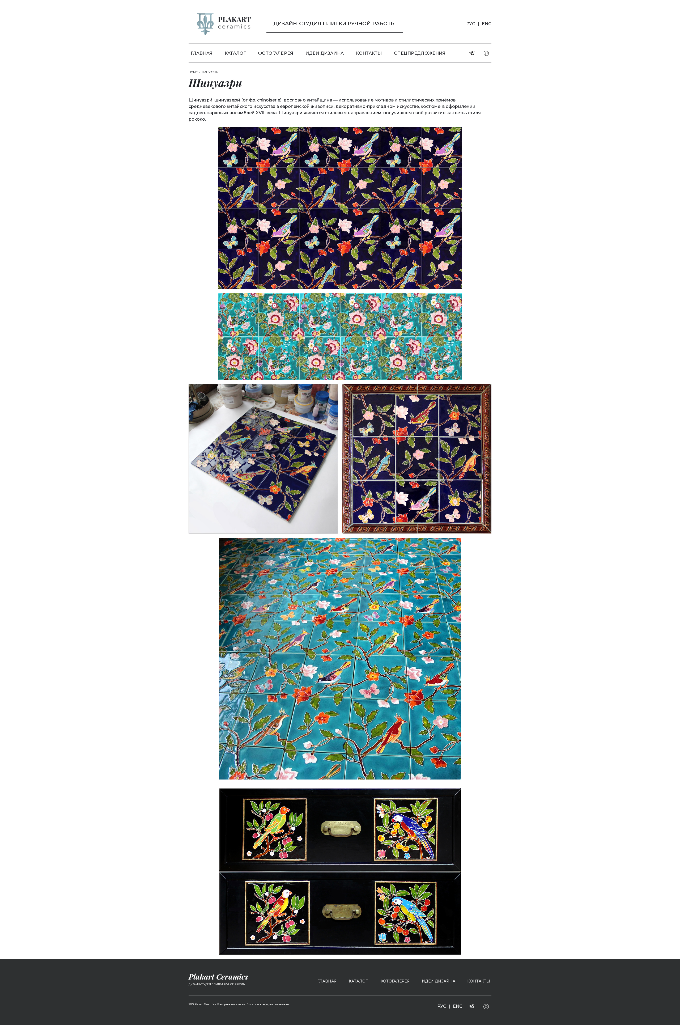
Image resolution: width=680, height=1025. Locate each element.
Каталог (235, 53)
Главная (201, 53)
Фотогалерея (275, 53)
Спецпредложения (419, 53)
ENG (486, 23)
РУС (470, 23)
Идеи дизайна (324, 53)
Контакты (369, 53)
